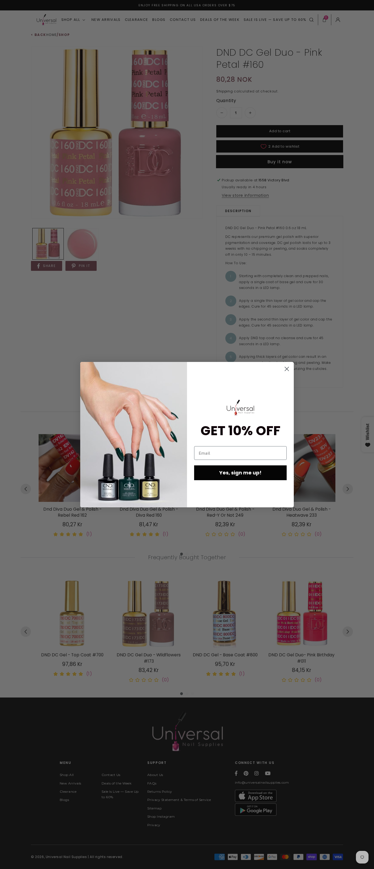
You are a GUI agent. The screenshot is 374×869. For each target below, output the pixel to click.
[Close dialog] (287, 369)
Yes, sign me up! (240, 472)
